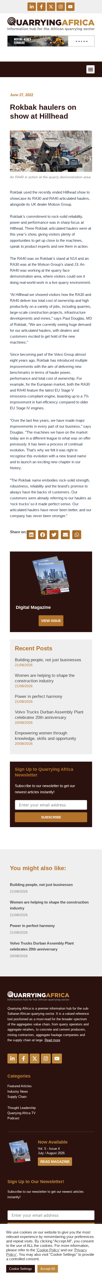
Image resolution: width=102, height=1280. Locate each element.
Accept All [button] (47, 1269)
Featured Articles (19, 1086)
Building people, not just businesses (48, 660)
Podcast (13, 1118)
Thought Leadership (22, 1108)
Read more (52, 1040)
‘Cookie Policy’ (48, 1250)
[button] (90, 69)
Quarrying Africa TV (21, 1113)
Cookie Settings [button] (20, 1269)
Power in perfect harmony (38, 696)
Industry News (17, 1091)
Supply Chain (16, 1097)
